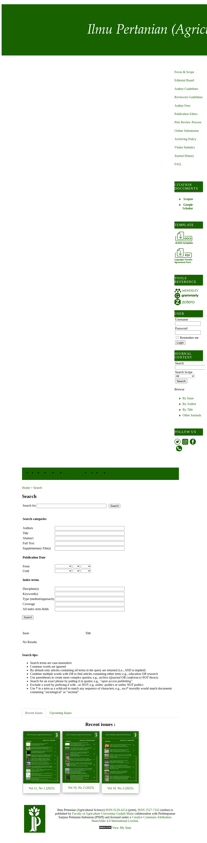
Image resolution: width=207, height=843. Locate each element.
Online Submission (186, 130)
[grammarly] (186, 295)
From (26, 566)
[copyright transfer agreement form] (183, 255)
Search (37, 487)
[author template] (184, 238)
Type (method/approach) (38, 599)
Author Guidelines (186, 89)
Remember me (189, 337)
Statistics (111, 473)
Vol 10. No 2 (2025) (120, 788)
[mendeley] (186, 291)
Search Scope (183, 372)
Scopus (188, 199)
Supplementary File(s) (37, 548)
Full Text (28, 543)
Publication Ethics (185, 114)
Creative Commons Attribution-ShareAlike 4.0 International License (131, 819)
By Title (188, 409)
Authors (28, 528)
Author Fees (182, 105)
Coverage (29, 604)
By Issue (188, 398)
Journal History (184, 156)
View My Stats (121, 827)
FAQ (177, 164)
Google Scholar (188, 206)
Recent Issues (34, 713)
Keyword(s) (30, 594)
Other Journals (192, 415)
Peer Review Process (187, 122)
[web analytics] (105, 827)
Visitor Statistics (184, 147)
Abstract (28, 538)
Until (26, 571)
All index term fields (36, 609)
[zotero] (184, 301)
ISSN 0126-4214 (116, 810)
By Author (189, 404)
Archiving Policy (185, 139)
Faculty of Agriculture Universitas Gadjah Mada (103, 813)
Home (26, 487)
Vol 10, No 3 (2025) (81, 787)
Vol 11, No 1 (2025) (41, 788)
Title (25, 533)
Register (103, 473)
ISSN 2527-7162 (148, 810)
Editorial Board (184, 80)
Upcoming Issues (61, 713)
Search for (29, 505)
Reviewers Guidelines (188, 97)
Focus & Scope (184, 72)
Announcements (70, 473)
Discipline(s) (31, 588)
